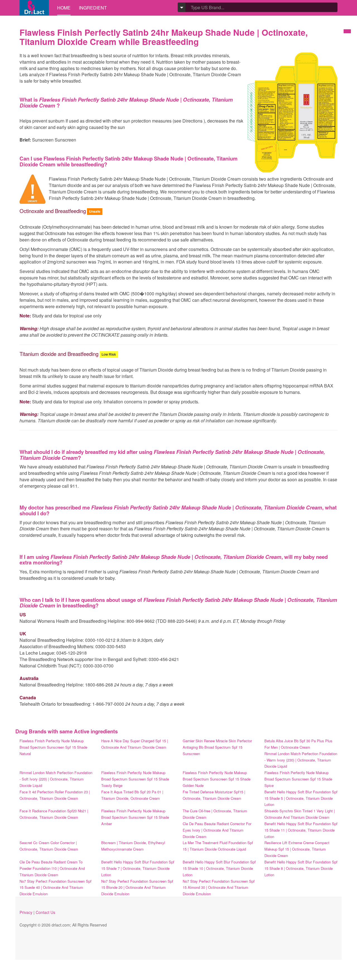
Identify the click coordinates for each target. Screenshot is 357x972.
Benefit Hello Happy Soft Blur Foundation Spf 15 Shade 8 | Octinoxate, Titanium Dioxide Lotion (300, 868)
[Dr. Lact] (34, 7)
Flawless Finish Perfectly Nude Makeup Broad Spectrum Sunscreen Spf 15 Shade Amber (135, 817)
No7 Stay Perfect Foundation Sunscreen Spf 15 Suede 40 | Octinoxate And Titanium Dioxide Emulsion (55, 887)
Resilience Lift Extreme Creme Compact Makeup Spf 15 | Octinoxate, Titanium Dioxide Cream (296, 849)
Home (64, 7)
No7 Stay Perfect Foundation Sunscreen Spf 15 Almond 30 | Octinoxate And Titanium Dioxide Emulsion (219, 887)
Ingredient (93, 7)
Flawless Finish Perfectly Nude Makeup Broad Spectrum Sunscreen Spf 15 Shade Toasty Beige (135, 779)
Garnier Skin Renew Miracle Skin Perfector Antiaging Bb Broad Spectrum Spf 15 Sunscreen (217, 747)
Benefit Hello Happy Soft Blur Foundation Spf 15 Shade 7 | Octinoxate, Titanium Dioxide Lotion (137, 868)
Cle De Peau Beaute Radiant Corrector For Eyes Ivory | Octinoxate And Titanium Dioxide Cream (217, 830)
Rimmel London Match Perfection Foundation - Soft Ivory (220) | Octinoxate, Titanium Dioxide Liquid (56, 779)
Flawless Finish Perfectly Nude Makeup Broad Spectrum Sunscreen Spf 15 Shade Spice (298, 779)
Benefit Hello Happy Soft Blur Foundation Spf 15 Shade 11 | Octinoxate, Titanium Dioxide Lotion (300, 830)
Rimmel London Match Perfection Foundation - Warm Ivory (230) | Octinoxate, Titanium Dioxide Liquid (300, 760)
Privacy (26, 912)
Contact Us (45, 912)
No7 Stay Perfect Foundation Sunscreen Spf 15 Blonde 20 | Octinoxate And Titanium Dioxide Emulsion (137, 887)
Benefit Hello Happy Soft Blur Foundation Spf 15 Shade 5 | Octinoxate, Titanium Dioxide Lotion (300, 798)
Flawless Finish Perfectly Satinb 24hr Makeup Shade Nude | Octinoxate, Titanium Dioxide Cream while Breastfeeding (164, 36)
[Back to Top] (347, 31)
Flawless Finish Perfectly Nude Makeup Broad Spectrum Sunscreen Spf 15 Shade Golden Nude (216, 779)
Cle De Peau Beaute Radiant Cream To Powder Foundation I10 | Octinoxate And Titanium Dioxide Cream (52, 868)
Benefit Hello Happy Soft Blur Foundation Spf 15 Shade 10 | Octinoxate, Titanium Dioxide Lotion (219, 868)
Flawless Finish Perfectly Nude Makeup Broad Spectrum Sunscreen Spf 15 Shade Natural (53, 747)
